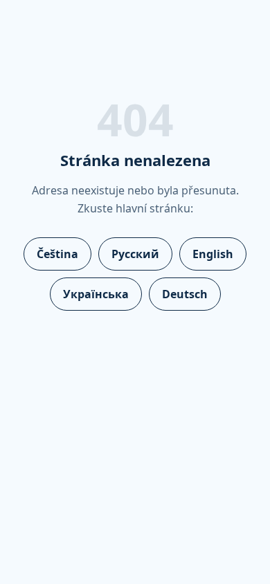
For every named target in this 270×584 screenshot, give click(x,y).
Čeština (57, 254)
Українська (96, 294)
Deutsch (185, 294)
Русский (135, 254)
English (212, 254)
